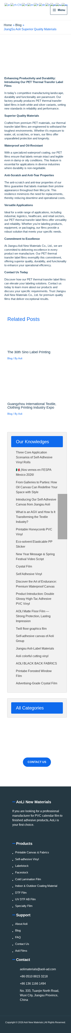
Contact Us (37, 762)
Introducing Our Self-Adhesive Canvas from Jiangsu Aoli (36, 502)
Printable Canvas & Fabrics (32, 852)
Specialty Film (24, 905)
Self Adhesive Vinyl (29, 574)
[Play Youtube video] (35, 58)
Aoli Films (21, 950)
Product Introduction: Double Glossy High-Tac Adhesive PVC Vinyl (35, 598)
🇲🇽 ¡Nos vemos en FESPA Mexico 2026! (33, 472)
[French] (36, 4)
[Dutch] (24, 4)
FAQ (18, 937)
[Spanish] (65, 4)
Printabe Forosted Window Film (34, 673)
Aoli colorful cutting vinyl (32, 656)
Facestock (21, 872)
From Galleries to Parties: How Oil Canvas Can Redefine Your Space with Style (36, 487)
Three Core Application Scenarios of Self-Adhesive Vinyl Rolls (34, 457)
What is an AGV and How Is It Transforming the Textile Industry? (35, 516)
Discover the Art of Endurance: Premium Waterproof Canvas (36, 584)
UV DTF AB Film (25, 899)
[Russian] (59, 4)
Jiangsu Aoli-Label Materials (35, 648)
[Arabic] (7, 4)
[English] (30, 4)
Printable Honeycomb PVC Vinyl (34, 532)
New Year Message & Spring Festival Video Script (35, 557)
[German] (42, 4)
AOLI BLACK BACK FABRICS (36, 663)
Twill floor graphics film (31, 628)
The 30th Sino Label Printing (28, 352)
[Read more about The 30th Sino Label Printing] (35, 337)
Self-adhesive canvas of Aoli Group (35, 638)
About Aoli (21, 923)
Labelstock (22, 865)
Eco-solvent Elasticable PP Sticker (34, 544)
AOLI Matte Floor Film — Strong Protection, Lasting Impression (33, 616)
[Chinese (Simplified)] (16, 4)
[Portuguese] (53, 4)
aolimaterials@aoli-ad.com (38, 969)
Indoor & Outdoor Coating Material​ (36, 885)
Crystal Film (24, 566)
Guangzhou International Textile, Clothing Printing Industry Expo (31, 405)
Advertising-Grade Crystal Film (36, 683)
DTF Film (21, 892)
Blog (9, 358)
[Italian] (47, 4)
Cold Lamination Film (28, 879)
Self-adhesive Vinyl (27, 859)
